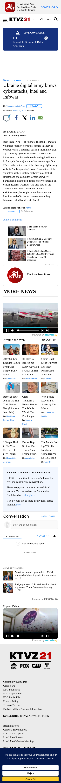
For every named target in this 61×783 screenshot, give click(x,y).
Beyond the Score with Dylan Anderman (28, 44)
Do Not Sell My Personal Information (22, 709)
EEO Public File (11, 689)
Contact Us (9, 685)
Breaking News (11, 725)
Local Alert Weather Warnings (18, 741)
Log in (44, 516)
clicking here (28, 495)
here (18, 504)
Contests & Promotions (15, 729)
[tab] (12, 536)
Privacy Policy (10, 701)
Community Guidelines (15, 681)
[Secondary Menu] (7, 19)
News (28, 208)
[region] (30, 558)
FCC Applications (12, 693)
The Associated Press (15, 106)
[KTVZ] (21, 19)
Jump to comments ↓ (13, 219)
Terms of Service (12, 705)
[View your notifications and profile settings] (54, 536)
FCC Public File (11, 697)
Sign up (52, 516)
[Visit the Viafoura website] (51, 599)
